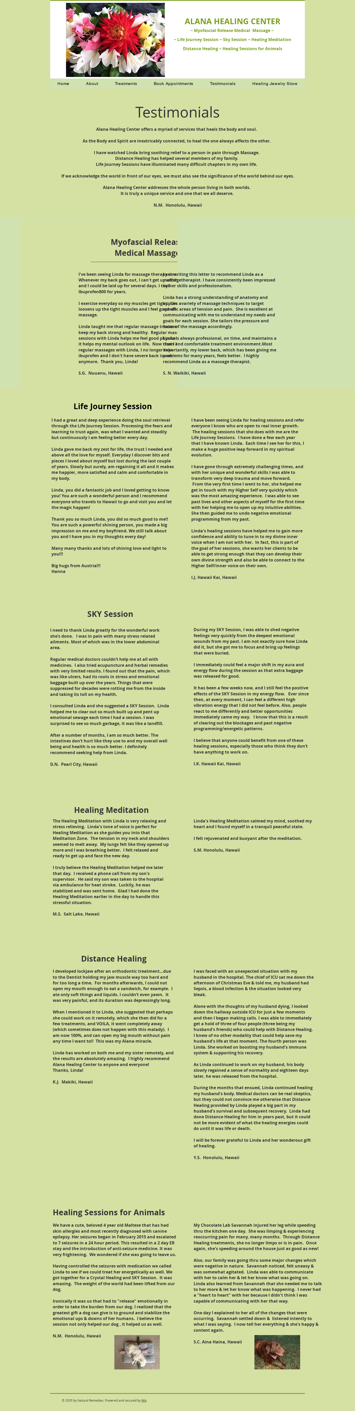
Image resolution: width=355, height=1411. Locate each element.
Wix (144, 1400)
